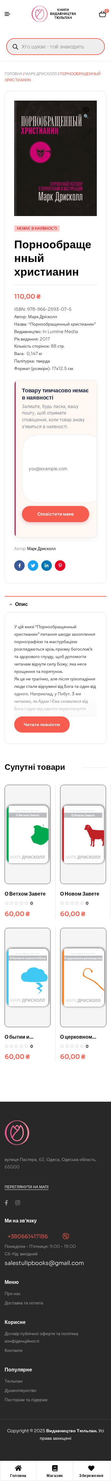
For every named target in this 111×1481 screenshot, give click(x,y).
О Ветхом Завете (25, 894)
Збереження (91, 1475)
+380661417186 (28, 1236)
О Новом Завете (79, 894)
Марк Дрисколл (41, 73)
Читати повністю (42, 724)
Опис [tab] (21, 604)
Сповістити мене (55, 514)
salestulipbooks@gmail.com (44, 1263)
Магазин (55, 1475)
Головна (13, 73)
